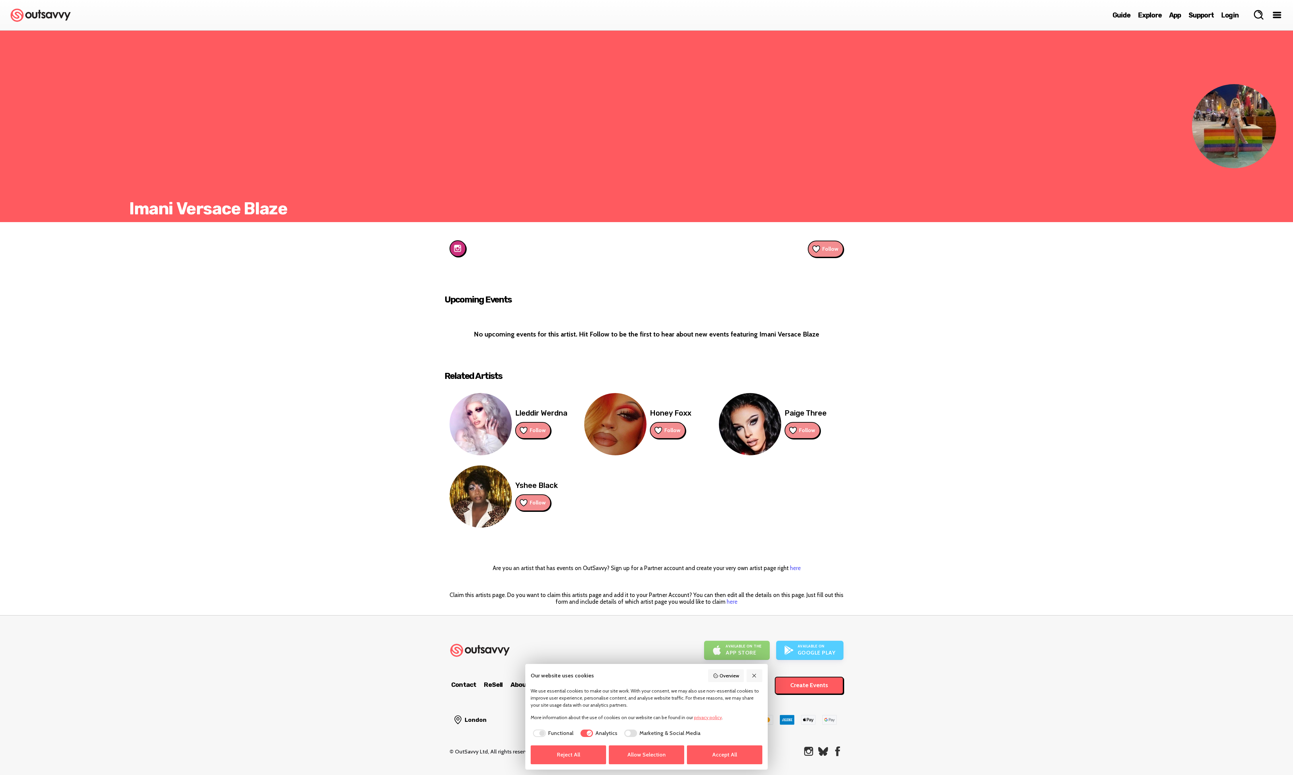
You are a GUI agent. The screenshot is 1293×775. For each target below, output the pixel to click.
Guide (1122, 15)
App (1175, 15)
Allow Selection (646, 754)
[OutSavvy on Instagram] (809, 751)
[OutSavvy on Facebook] (837, 751)
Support (1201, 15)
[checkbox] (552, 733)
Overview (729, 676)
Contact (463, 685)
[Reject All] (755, 675)
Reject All (568, 754)
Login (1230, 15)
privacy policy (708, 717)
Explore (1150, 15)
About (519, 685)
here (795, 568)
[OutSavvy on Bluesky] (823, 751)
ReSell (493, 685)
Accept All (724, 754)
